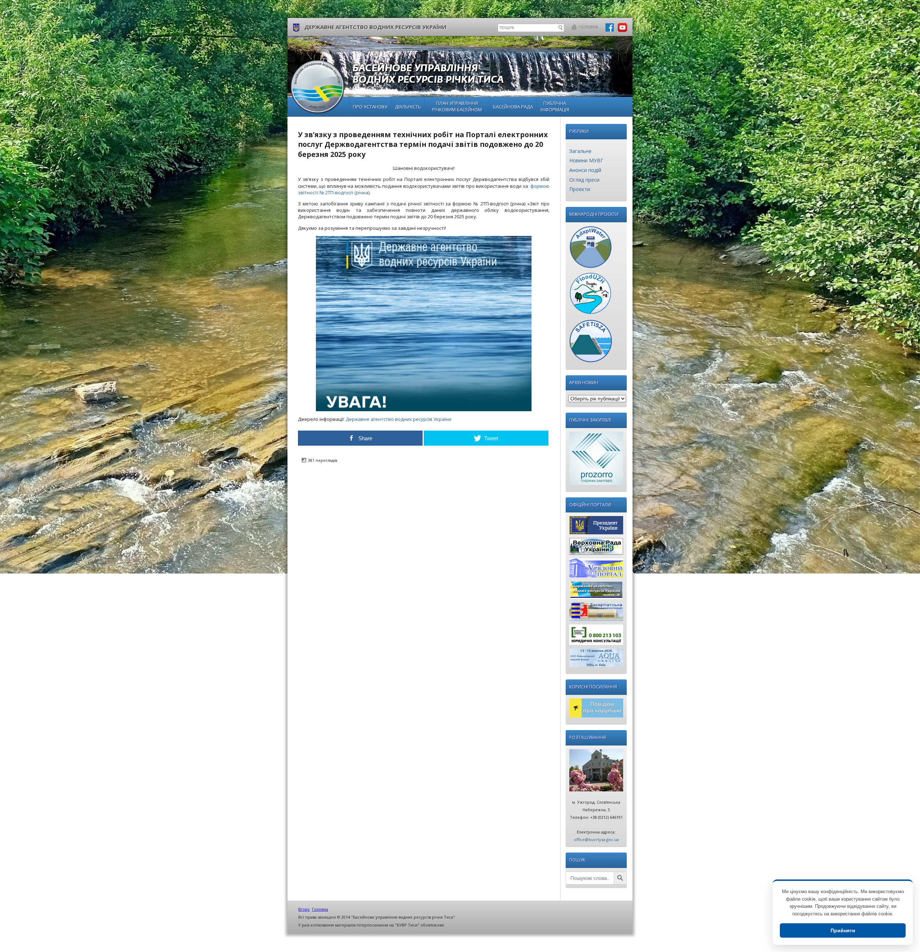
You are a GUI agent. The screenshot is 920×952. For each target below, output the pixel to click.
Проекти (579, 189)
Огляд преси (584, 179)
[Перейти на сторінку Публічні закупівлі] (596, 460)
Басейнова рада (513, 106)
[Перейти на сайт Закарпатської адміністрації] (596, 613)
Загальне (580, 151)
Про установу (370, 106)
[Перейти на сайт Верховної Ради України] (596, 548)
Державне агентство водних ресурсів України (399, 419)
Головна (588, 26)
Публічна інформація (554, 106)
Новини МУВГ (586, 160)
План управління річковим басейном (457, 106)
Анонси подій (585, 170)
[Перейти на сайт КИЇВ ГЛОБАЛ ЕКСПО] (596, 660)
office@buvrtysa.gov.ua (596, 839)
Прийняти (843, 930)
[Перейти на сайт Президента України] (596, 527)
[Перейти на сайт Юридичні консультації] (596, 636)
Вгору (304, 909)
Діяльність (408, 106)
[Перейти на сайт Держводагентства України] (596, 592)
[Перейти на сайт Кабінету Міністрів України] (596, 569)
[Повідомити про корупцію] (596, 709)
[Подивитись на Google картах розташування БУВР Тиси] (596, 772)
